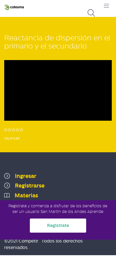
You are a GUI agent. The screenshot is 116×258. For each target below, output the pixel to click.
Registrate (58, 225)
